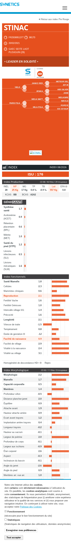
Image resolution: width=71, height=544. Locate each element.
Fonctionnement (16, 511)
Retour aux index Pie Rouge (54, 19)
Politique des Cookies (31, 506)
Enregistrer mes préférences (21, 530)
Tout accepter (14, 537)
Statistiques (13, 520)
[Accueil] (9, 5)
